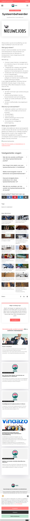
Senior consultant (7, 346)
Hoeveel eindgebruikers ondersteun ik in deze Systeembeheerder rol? (15, 179)
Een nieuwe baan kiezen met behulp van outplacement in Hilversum (13, 376)
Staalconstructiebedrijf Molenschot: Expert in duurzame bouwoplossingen (22, 260)
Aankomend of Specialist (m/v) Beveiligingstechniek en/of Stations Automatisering (11, 433)
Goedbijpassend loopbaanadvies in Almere (13, 404)
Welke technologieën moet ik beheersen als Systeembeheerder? (15, 172)
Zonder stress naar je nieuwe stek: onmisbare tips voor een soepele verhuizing (8, 279)
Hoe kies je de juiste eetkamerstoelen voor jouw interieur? (8, 260)
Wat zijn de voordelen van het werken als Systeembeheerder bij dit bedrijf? (15, 188)
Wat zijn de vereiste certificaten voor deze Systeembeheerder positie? (15, 158)
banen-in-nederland (7, 207)
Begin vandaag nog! (15, 305)
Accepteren (15, 508)
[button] (28, 496)
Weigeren (15, 512)
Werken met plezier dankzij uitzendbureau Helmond (13, 462)
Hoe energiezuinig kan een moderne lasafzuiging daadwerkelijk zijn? (7, 222)
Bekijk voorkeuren (15, 516)
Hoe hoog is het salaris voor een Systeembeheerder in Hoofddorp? (15, 166)
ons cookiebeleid (18, 503)
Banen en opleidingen (15, 10)
